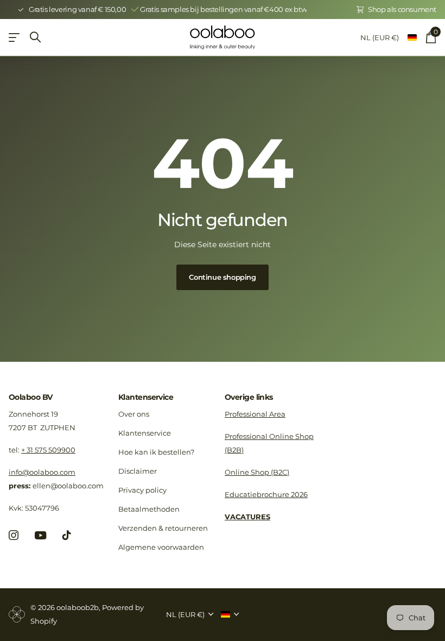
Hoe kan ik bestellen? (156, 452)
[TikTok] (66, 535)
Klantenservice (145, 397)
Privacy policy (142, 490)
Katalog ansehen (15, 37)
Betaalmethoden (149, 509)
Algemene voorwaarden (161, 547)
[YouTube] (40, 535)
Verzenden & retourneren (163, 528)
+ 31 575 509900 (48, 449)
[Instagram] (13, 535)
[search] (35, 37)
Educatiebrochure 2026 (266, 494)
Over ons (133, 414)
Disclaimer (137, 471)
